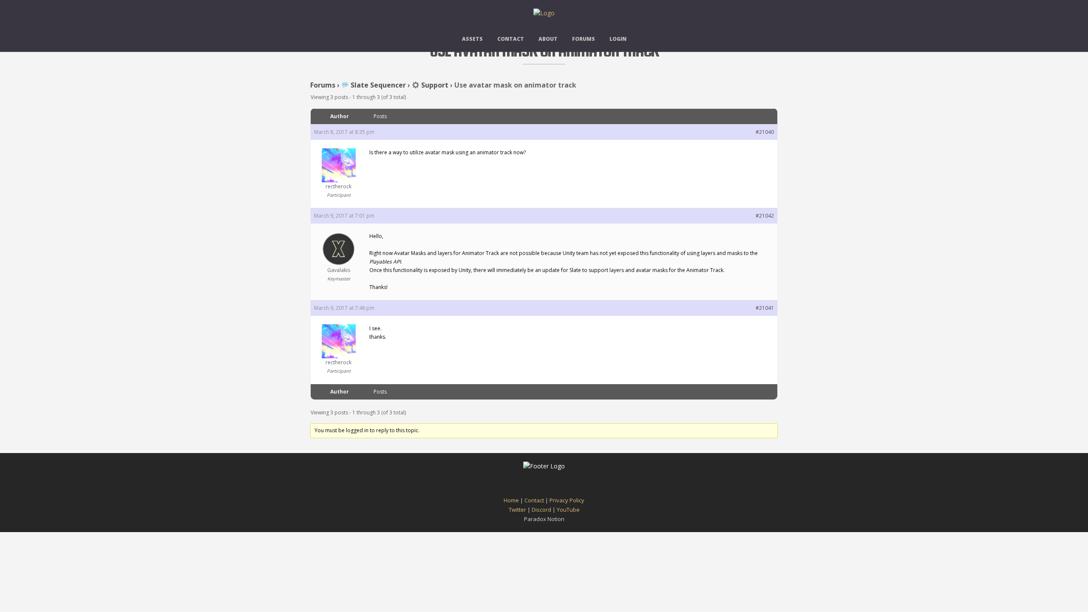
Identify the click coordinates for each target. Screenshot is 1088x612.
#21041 (765, 308)
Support (433, 85)
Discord (541, 509)
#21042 (765, 215)
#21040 (765, 132)
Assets (472, 38)
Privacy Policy (567, 500)
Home (511, 500)
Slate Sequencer (377, 85)
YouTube (568, 509)
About (548, 38)
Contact (510, 38)
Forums (583, 38)
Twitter (517, 509)
